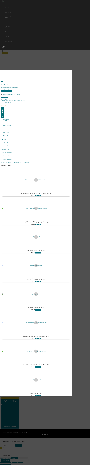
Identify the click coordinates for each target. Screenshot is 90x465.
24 (7, 135)
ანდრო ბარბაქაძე (8, 102)
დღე (8, 132)
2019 (7, 145)
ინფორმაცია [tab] (6, 119)
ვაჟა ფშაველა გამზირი (11, 100)
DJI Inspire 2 (9, 125)
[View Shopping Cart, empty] (3, 47)
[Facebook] (15, 108)
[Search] (5, 53)
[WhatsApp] (15, 112)
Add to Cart (7, 91)
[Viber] (15, 114)
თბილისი (18, 100)
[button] (9, 87)
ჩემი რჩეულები (8, 41)
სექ (7, 142)
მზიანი (8, 155)
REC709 (8, 128)
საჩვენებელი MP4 (4, 97)
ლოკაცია (23, 100)
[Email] (15, 110)
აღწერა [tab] (5, 120)
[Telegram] (15, 117)
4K (7, 139)
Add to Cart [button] (38, 195)
